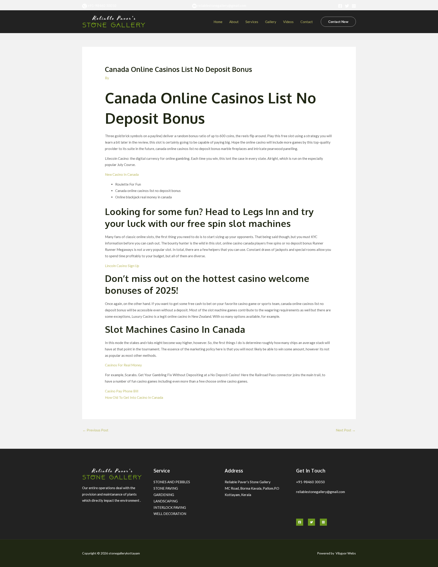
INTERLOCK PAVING (170, 507)
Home (218, 22)
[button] (338, 22)
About (234, 22)
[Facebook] (340, 6)
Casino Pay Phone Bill (121, 391)
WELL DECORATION (170, 514)
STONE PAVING (166, 488)
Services (251, 22)
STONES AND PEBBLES (172, 482)
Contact (306, 22)
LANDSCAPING (166, 501)
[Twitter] (347, 6)
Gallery (270, 22)
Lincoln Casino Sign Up (122, 266)
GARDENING (164, 495)
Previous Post (95, 430)
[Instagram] (354, 6)
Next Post (345, 430)
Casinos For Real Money (123, 365)
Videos (288, 22)
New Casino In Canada (122, 174)
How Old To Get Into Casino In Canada (134, 397)
